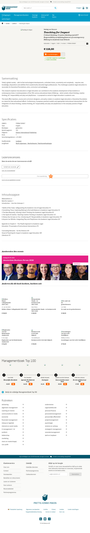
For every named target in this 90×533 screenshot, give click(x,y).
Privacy (54, 509)
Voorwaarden (8, 474)
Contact (6, 471)
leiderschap (5, 435)
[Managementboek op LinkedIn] (40, 519)
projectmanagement (51, 420)
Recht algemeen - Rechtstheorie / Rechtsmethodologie (34, 143)
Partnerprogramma (10, 492)
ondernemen (49, 404)
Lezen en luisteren (10, 481)
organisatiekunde (50, 407)
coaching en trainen (8, 411)
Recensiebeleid (8, 489)
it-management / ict (8, 429)
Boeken (8, 23)
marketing (5, 438)
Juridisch (14, 23)
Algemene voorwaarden (32, 509)
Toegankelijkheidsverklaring (34, 512)
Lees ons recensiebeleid (8, 170)
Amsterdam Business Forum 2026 (18, 260)
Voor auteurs (8, 485)
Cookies (62, 509)
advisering (5, 404)
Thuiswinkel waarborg (16, 509)
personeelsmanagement (53, 414)
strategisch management (53, 429)
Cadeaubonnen (31, 474)
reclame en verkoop (51, 426)
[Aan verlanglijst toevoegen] (63, 54)
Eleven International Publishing (26, 132)
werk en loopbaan (50, 435)
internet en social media (10, 426)
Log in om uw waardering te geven (11, 180)
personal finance (50, 411)
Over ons (6, 467)
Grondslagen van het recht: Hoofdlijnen (73, 340)
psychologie (49, 423)
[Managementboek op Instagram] (49, 519)
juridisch (4, 432)
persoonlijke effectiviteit (52, 417)
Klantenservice (9, 463)
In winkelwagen (52, 54)
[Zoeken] (55, 8)
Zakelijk (29, 463)
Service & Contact (50, 512)
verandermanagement (52, 432)
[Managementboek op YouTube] (45, 519)
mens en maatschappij (9, 441)
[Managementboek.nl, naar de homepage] (10, 10)
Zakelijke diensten (32, 467)
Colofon (45, 509)
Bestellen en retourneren (12, 478)
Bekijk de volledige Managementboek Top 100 (21, 392)
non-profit (5, 444)
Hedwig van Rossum (50, 29)
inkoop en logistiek (8, 423)
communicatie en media (9, 414)
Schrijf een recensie (10, 167)
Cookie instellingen (73, 509)
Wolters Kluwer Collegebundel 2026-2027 (14, 309)
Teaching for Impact (24, 23)
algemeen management (10, 407)
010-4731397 (84, 15)
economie (5, 417)
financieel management (9, 420)
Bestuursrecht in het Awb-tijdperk (41, 340)
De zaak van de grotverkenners (71, 309)
